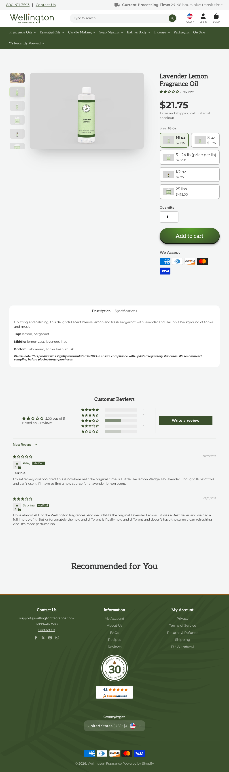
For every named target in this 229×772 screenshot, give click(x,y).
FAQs (114, 632)
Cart (216, 18)
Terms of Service (182, 625)
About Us (114, 625)
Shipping (182, 639)
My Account (114, 618)
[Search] (172, 18)
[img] (22, 457)
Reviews (114, 647)
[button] (170, 92)
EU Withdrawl (182, 647)
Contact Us (46, 4)
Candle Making (80, 32)
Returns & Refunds (182, 632)
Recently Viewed (27, 43)
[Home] (31, 18)
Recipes (114, 639)
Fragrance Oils (20, 32)
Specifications (126, 311)
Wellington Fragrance (105, 763)
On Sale (199, 32)
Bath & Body (137, 32)
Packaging (181, 32)
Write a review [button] (185, 420)
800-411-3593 (18, 4)
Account (203, 18)
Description (101, 311)
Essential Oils (50, 32)
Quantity (167, 207)
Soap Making (109, 32)
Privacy (182, 618)
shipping (182, 113)
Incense (160, 32)
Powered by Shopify (138, 763)
